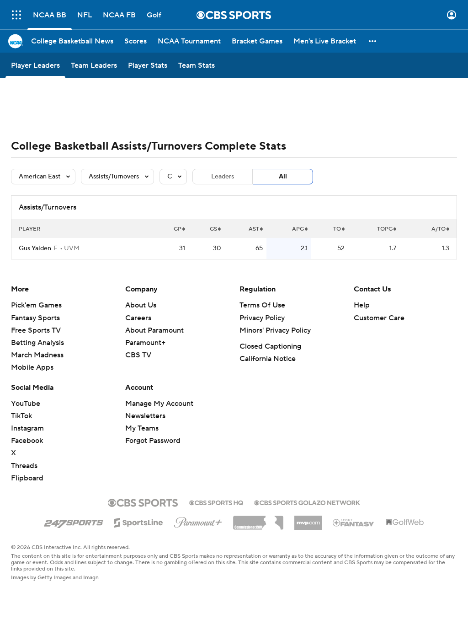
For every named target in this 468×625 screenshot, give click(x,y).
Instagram (27, 428)
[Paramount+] (198, 520)
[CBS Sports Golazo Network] (307, 501)
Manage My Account (159, 403)
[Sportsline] (138, 521)
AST (254, 229)
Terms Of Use (262, 305)
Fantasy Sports (35, 318)
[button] (16, 15)
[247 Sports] (73, 521)
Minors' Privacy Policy (275, 330)
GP (177, 229)
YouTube (25, 403)
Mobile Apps (32, 367)
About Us (140, 305)
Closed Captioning (270, 346)
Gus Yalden (35, 248)
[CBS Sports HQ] (216, 501)
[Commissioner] (258, 519)
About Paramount (154, 330)
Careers (138, 318)
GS (213, 229)
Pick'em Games (36, 305)
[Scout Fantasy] (354, 522)
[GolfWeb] (405, 522)
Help (362, 305)
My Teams (142, 428)
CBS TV (138, 355)
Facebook (27, 440)
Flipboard (27, 478)
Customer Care (379, 318)
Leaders (222, 176)
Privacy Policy (262, 318)
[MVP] (308, 519)
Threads (24, 465)
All (283, 176)
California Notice (267, 358)
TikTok (21, 415)
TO (337, 229)
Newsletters (145, 415)
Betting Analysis (37, 342)
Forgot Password (153, 440)
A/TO (438, 229)
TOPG (385, 229)
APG (298, 229)
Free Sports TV (36, 330)
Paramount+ (145, 342)
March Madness (37, 355)
